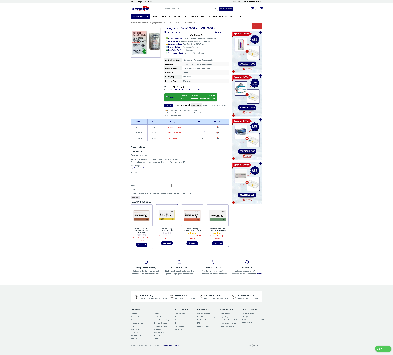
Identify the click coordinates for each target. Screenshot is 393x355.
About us (178, 317)
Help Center (179, 326)
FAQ (198, 323)
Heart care (157, 335)
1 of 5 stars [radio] (132, 168)
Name (134, 185)
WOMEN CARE (230, 16)
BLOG (240, 16)
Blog (176, 323)
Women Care (135, 329)
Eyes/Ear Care (159, 317)
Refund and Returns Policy (229, 320)
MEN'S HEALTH (180, 16)
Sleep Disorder (159, 332)
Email (133, 189)
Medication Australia (171, 345)
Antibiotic (157, 313)
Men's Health (141, 23)
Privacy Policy (225, 313)
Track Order (227, 9)
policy (259, 274)
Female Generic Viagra (162, 320)
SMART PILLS (164, 16)
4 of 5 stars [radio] (140, 168)
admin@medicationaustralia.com (254, 317)
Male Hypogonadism (154, 23)
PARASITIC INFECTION (208, 16)
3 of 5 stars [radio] (137, 168)
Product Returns (203, 320)
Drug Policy (224, 317)
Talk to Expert (223, 32)
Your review (136, 173)
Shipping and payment (228, 323)
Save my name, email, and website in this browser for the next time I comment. (162, 193)
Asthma (156, 338)
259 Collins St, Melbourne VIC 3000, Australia (253, 321)
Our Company (180, 313)
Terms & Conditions (227, 326)
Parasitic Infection (137, 323)
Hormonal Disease (160, 323)
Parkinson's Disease (161, 326)
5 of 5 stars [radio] (143, 168)
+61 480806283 (248, 313)
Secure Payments (203, 313)
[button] (261, 9)
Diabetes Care (136, 335)
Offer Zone (134, 338)
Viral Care (134, 332)
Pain (132, 326)
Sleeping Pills (135, 320)
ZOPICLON (194, 16)
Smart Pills (134, 313)
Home (133, 23)
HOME (154, 16)
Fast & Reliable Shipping (206, 317)
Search (257, 26)
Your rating (135, 166)
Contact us (179, 320)
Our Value (178, 329)
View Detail (142, 245)
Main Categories (142, 16)
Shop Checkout (203, 326)
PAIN (221, 16)
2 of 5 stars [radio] (134, 168)
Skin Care (157, 329)
